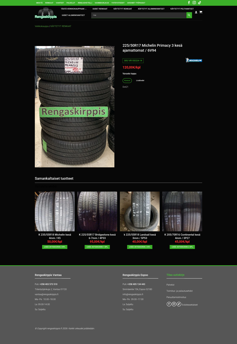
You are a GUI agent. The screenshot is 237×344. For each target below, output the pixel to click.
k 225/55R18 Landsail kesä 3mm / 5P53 (140, 236)
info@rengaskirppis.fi (133, 294)
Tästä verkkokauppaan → (74, 9)
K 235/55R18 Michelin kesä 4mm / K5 (55, 236)
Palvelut (170, 284)
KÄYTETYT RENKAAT (123, 9)
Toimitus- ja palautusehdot (180, 291)
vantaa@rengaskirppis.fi (46, 294)
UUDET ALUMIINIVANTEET (73, 15)
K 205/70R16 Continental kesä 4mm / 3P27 (182, 236)
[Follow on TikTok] (199, 2)
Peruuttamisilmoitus (176, 297)
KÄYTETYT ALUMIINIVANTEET (151, 9)
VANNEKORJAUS (102, 3)
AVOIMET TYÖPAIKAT (136, 3)
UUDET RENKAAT (100, 9)
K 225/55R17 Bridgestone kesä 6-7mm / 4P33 (97, 236)
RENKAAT (49, 3)
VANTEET (60, 3)
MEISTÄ (39, 3)
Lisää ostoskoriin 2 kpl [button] (54, 247)
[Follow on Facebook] (189, 2)
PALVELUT (71, 3)
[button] (196, 12)
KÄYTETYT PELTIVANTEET (182, 9)
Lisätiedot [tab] (140, 80)
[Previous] (35, 224)
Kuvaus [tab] (127, 80)
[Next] (202, 224)
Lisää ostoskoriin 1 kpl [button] (97, 247)
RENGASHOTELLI (85, 3)
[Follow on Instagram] (194, 2)
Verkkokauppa (42, 26)
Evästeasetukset (190, 305)
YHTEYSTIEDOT (118, 3)
